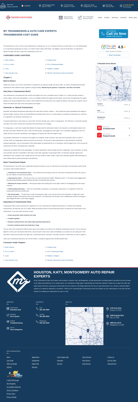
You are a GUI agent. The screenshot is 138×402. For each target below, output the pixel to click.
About (8, 357)
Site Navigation (11, 383)
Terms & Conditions (12, 390)
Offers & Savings (12, 364)
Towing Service (111, 364)
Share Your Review (114, 55)
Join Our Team (111, 360)
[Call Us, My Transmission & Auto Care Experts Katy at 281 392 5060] (49, 309)
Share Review (86, 364)
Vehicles (9, 367)
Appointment (35, 357)
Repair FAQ (35, 364)
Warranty (34, 367)
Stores (106, 17)
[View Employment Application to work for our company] (108, 5)
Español (27, 6)
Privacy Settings (11, 397)
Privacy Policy (11, 393)
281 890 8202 (100, 105)
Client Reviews (86, 357)
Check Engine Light (63, 357)
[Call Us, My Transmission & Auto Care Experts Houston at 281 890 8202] (49, 315)
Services (115, 17)
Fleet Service (86, 360)
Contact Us (110, 357)
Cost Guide (10, 360)
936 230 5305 (100, 119)
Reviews (123, 17)
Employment (35, 360)
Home (100, 17)
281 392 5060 (100, 112)
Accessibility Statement (14, 387)
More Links (133, 17)
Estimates (60, 360)
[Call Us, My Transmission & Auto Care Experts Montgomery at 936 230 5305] (49, 322)
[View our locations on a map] (84, 326)
